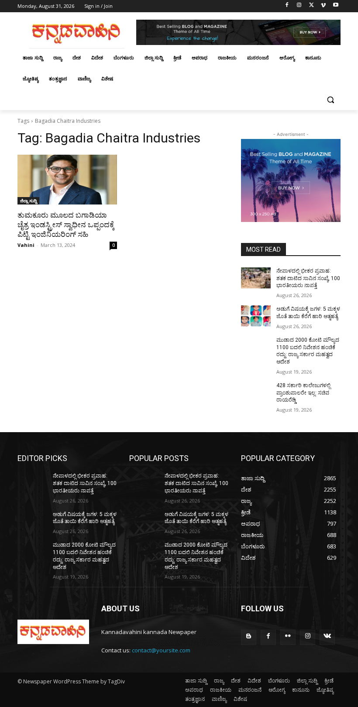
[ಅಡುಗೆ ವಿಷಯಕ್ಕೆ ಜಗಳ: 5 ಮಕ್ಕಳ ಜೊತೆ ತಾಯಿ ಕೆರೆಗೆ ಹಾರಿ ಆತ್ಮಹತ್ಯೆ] (256, 315)
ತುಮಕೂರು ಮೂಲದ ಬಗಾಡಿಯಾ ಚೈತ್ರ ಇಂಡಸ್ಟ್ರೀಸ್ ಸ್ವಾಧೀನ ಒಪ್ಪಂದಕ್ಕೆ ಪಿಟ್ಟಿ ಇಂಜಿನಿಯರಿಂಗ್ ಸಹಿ (65, 225)
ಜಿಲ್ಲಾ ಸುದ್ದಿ (28, 201)
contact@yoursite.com (161, 650)
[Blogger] (248, 637)
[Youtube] (335, 6)
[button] (330, 100)
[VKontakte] (327, 637)
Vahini (25, 245)
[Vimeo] (323, 6)
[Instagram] (299, 6)
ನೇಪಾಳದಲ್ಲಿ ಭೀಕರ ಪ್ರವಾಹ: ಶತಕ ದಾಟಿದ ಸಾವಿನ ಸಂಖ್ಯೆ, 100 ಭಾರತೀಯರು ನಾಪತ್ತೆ (308, 278)
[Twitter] (311, 6)
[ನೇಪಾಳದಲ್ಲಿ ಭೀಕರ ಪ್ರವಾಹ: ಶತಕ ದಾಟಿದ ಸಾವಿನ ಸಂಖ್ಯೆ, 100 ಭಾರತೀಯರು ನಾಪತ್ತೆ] (256, 277)
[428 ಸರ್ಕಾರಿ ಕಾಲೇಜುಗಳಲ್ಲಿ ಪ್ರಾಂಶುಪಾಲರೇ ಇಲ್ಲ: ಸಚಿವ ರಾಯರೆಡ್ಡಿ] (256, 392)
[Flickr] (288, 637)
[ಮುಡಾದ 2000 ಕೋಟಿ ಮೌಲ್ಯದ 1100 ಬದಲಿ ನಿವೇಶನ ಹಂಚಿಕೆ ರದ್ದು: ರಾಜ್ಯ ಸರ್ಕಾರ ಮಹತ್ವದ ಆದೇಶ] (256, 346)
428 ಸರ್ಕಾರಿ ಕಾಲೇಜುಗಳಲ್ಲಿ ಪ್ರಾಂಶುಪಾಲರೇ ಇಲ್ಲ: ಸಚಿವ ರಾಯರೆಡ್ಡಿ (303, 392)
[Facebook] (287, 6)
